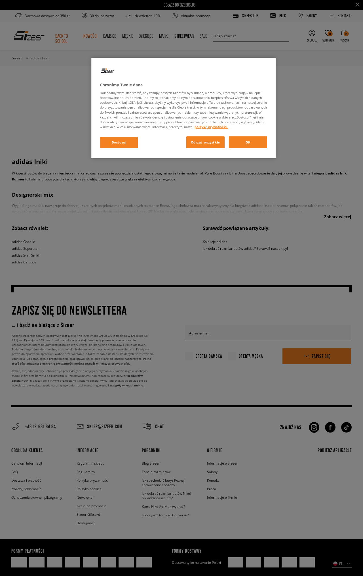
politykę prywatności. (211, 127)
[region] (183, 108)
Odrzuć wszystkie (205, 142)
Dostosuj (119, 142)
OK (248, 142)
